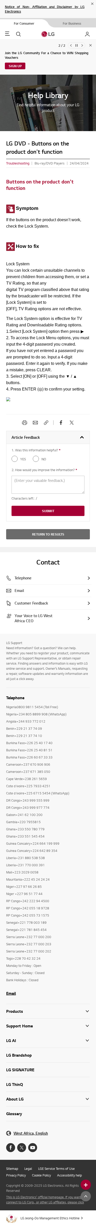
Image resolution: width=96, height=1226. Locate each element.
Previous (71, 45)
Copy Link (46, 422)
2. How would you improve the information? (44, 470)
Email (35, 422)
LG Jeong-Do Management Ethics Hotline (50, 1218)
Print (24, 422)
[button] (48, 1026)
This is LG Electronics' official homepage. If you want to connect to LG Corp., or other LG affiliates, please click (45, 1199)
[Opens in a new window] (10, 1147)
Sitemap (12, 1168)
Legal (28, 1168)
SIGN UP (15, 66)
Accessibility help (69, 1175)
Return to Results (48, 534)
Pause (76, 45)
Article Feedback (26, 437)
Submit (48, 511)
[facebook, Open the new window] (60, 422)
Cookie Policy (41, 1175)
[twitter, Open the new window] (71, 422)
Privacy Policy (16, 1175)
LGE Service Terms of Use (56, 1168)
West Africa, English (31, 1133)
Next (82, 45)
